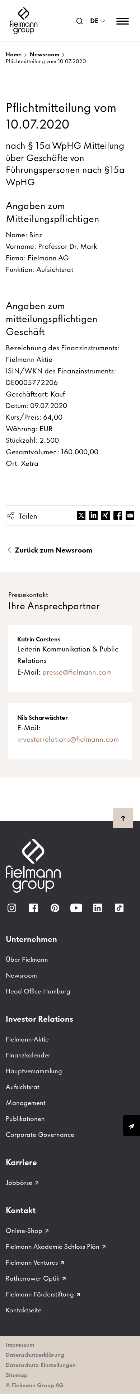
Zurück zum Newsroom (52, 550)
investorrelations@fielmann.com (68, 739)
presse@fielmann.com (77, 672)
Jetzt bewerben (131, 1125)
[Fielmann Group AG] (24, 20)
